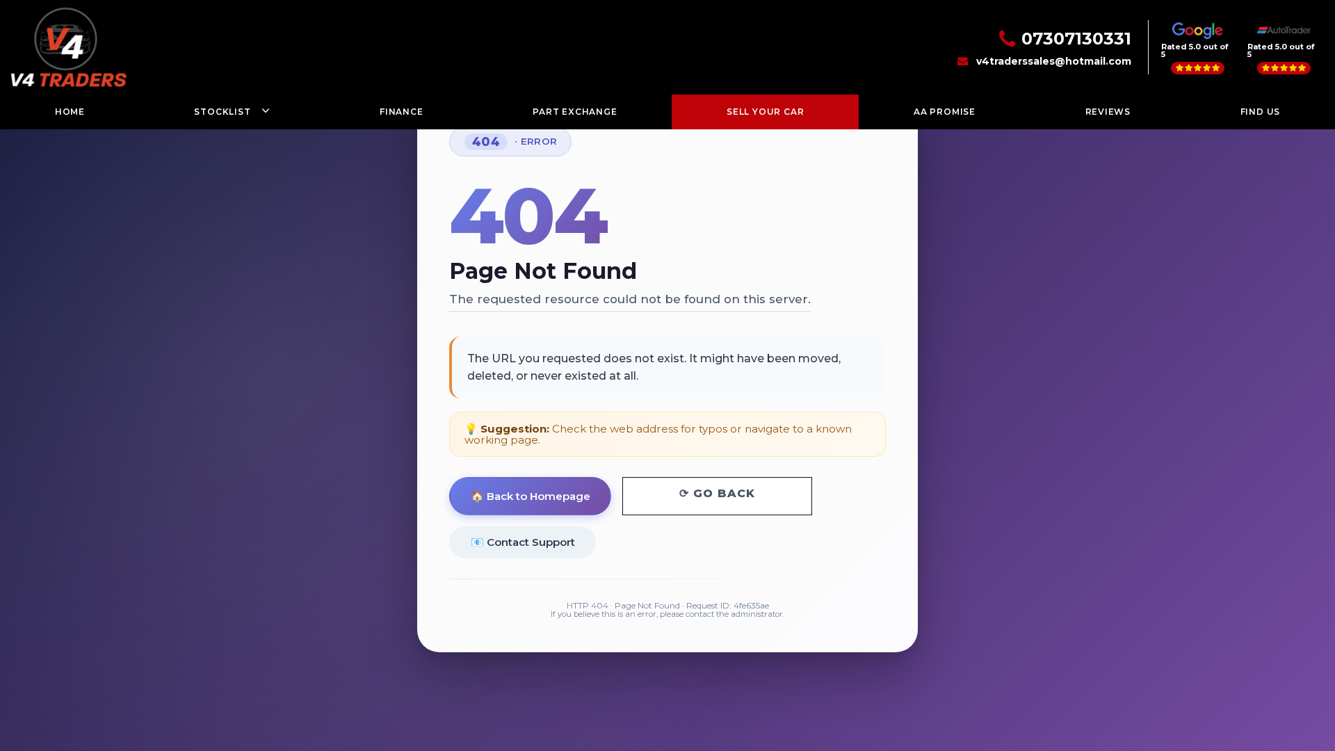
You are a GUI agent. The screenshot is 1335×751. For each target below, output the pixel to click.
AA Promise (945, 111)
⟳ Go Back (717, 493)
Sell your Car (765, 111)
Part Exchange (575, 111)
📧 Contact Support (523, 542)
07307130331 (1076, 39)
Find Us (1260, 111)
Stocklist (222, 111)
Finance (401, 111)
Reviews (1108, 111)
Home (70, 111)
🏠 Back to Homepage (530, 496)
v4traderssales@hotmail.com (1053, 61)
